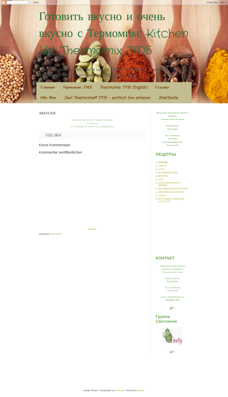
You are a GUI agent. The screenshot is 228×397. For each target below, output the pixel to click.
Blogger (140, 390)
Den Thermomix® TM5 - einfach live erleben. (107, 98)
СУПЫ (161, 169)
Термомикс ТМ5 (77, 87)
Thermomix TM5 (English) (123, 87)
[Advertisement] (176, 229)
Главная (47, 87)
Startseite (168, 98)
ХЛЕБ (161, 179)
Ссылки (162, 87)
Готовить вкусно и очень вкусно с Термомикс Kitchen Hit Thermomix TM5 (113, 34)
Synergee (120, 390)
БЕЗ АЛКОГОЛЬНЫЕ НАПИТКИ (173, 189)
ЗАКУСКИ (163, 162)
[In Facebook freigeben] (56, 135)
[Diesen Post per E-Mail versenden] (47, 135)
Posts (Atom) (56, 234)
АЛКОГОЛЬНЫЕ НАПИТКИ (171, 192)
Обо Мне (48, 98)
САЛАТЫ (162, 166)
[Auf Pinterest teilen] (59, 135)
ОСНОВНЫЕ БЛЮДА (168, 172)
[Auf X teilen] (53, 135)
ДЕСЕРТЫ (163, 176)
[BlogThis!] (50, 135)
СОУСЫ (162, 195)
